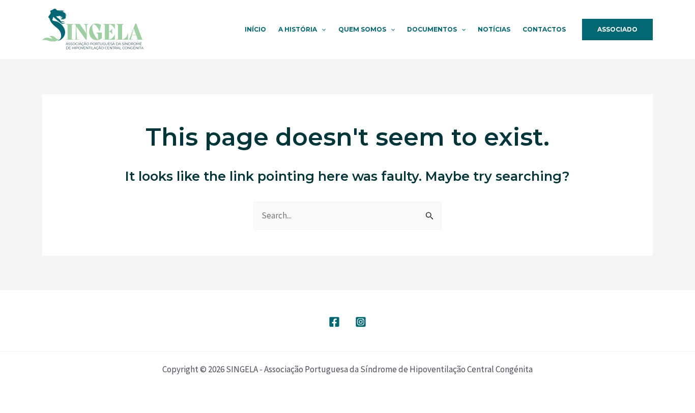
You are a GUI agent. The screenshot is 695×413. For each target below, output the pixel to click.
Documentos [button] (432, 29)
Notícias (494, 29)
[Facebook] (334, 321)
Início (255, 29)
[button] (321, 29)
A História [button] (297, 29)
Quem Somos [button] (362, 29)
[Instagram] (360, 321)
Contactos (544, 29)
